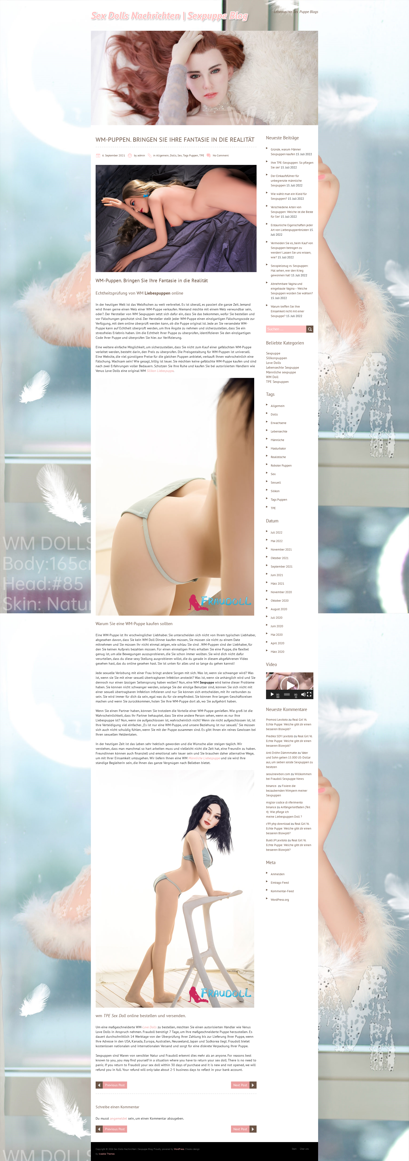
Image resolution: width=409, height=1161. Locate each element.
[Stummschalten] (303, 694)
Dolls (173, 155)
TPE (201, 155)
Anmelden (278, 874)
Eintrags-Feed (280, 883)
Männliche (277, 440)
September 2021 (282, 567)
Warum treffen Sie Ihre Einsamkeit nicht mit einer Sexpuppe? (287, 311)
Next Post (240, 1085)
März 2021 (277, 584)
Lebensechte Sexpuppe (282, 367)
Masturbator (278, 448)
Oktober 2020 (280, 601)
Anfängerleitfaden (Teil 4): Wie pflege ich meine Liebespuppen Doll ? (288, 812)
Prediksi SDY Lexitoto (279, 736)
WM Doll (272, 377)
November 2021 (281, 549)
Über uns (304, 1148)
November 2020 (281, 592)
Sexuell (276, 483)
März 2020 (277, 652)
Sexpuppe (273, 353)
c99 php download (278, 824)
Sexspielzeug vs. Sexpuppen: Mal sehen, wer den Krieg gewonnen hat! (289, 270)
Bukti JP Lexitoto (276, 840)
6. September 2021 (113, 155)
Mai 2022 (277, 541)
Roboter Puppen (281, 466)
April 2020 (277, 643)
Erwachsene (278, 423)
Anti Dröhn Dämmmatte (281, 753)
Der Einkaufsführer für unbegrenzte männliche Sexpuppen (286, 180)
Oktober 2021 (280, 558)
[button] (289, 685)
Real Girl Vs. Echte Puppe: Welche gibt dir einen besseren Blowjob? (288, 724)
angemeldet (118, 1118)
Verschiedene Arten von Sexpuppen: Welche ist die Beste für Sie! (292, 212)
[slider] (287, 694)
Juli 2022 (276, 532)
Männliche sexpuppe (281, 372)
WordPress (179, 1149)
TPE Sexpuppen (277, 382)
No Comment (221, 155)
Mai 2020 (277, 635)
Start (294, 1148)
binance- (271, 786)
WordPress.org (280, 900)
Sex (180, 155)
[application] (289, 685)
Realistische (278, 457)
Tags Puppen (190, 155)
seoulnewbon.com (278, 774)
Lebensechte (279, 431)
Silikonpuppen (276, 358)
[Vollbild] (309, 694)
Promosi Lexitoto (277, 720)
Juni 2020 (277, 626)
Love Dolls (273, 363)
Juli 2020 (276, 618)
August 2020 (279, 609)
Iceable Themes (107, 1153)
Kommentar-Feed (282, 891)
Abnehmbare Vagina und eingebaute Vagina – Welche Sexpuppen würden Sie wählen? (292, 288)
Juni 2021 (277, 575)
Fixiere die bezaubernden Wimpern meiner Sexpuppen (286, 790)
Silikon (275, 491)
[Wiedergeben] (272, 694)
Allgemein (162, 155)
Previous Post (115, 1085)
